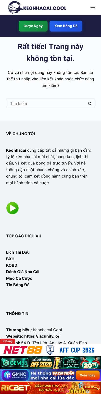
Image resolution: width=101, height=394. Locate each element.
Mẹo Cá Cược (19, 278)
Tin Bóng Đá (17, 284)
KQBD (11, 265)
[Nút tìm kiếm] (90, 103)
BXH (10, 258)
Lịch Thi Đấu (18, 252)
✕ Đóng (7, 341)
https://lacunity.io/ (41, 336)
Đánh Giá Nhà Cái (22, 271)
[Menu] (92, 7)
